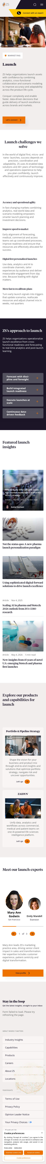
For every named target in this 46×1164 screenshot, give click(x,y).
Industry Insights (14, 1039)
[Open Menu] (41, 4)
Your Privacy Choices (16, 1122)
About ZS (10, 1070)
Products (10, 1055)
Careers (9, 1063)
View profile (21, 973)
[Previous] (13, 934)
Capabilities (11, 1047)
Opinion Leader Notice (17, 1114)
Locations (10, 1078)
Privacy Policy (12, 1106)
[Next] (32, 934)
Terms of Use (12, 1098)
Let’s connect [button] (12, 120)
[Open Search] (34, 5)
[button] (14, 907)
